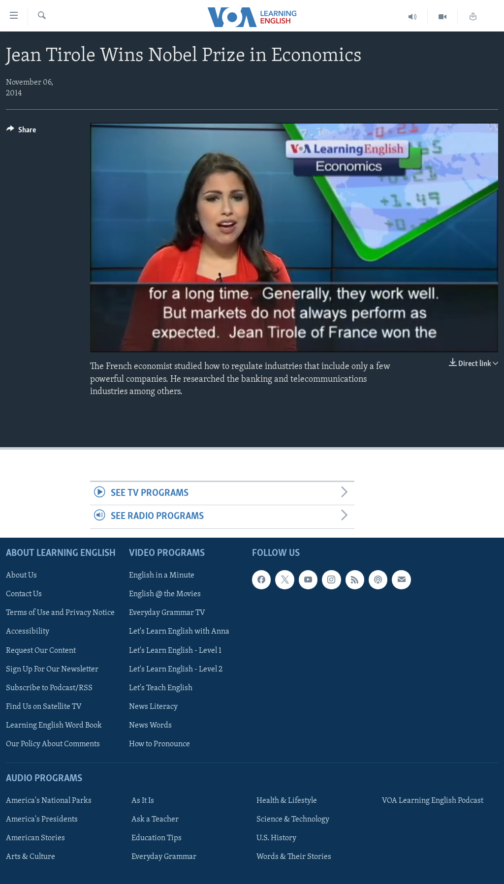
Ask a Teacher (155, 819)
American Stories (35, 838)
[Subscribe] (401, 579)
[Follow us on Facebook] (261, 579)
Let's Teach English (160, 688)
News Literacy (153, 706)
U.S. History (276, 838)
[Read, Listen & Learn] (473, 17)
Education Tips (156, 838)
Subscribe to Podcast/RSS (49, 688)
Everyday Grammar (163, 857)
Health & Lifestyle (286, 801)
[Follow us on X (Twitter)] (284, 579)
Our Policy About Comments (53, 744)
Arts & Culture (30, 857)
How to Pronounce (159, 744)
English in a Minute (161, 575)
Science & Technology (292, 819)
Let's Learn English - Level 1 (175, 650)
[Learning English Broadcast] (413, 17)
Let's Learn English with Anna (179, 632)
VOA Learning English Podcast (432, 801)
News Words (150, 725)
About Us (21, 575)
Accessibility (27, 632)
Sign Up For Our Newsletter (52, 669)
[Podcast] (378, 579)
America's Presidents (42, 819)
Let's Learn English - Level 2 (175, 669)
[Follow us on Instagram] (331, 579)
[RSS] (355, 579)
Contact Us (24, 594)
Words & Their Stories (293, 857)
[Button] (21, 132)
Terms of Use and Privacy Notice (60, 613)
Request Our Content (41, 650)
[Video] (443, 17)
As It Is (142, 801)
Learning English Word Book (54, 725)
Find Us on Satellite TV (44, 706)
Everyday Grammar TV (167, 613)
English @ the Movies (165, 594)
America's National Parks (49, 801)
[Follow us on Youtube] (308, 579)
